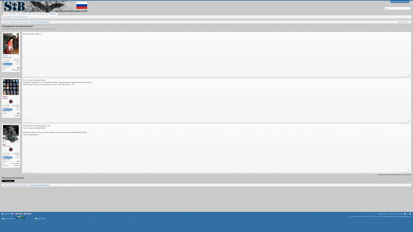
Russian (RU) (7, 213)
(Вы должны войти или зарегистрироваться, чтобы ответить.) (394, 174)
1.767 (17, 61)
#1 (409, 74)
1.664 (17, 107)
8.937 (17, 155)
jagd (24, 169)
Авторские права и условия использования (33, 14)
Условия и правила (387, 216)
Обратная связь (382, 213)
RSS (410, 214)
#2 (409, 120)
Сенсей (45, 29)
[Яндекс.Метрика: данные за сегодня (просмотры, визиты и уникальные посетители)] (40, 219)
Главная (405, 214)
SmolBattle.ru (377, 216)
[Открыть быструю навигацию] (410, 22)
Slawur (25, 119)
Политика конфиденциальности (402, 216)
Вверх (407, 214)
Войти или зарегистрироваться (399, 1)
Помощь (390, 213)
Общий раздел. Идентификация (19, 29)
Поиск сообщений (8, 17)
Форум (6, 14)
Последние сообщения (20, 17)
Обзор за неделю (398, 213)
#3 (409, 170)
